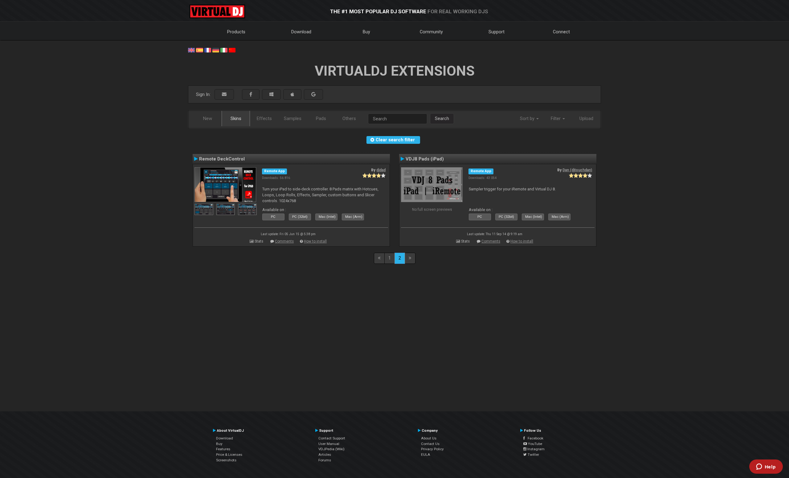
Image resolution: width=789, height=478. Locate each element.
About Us (428, 438)
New (207, 118)
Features (223, 449)
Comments (284, 241)
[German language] (215, 49)
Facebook (534, 438)
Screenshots (226, 460)
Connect (561, 31)
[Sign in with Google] (313, 94)
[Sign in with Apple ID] (292, 94)
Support (497, 31)
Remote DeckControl (222, 159)
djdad (381, 170)
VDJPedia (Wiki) (331, 449)
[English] (191, 49)
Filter (556, 118)
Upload (586, 118)
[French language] (207, 49)
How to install (315, 241)
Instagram (535, 449)
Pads (321, 118)
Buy (366, 31)
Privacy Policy (432, 449)
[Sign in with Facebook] (251, 94)
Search (442, 118)
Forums (324, 460)
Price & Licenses (229, 454)
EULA (425, 454)
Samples (292, 118)
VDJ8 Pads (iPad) (425, 159)
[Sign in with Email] (224, 94)
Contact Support (331, 438)
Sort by (528, 118)
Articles (324, 454)
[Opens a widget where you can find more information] (766, 467)
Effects (264, 118)
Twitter (533, 454)
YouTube (534, 444)
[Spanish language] (199, 49)
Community (431, 31)
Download (301, 31)
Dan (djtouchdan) (577, 170)
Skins (236, 118)
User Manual (328, 444)
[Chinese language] (232, 49)
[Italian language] (223, 49)
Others (349, 118)
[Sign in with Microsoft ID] (271, 94)
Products (236, 31)
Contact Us (430, 444)
